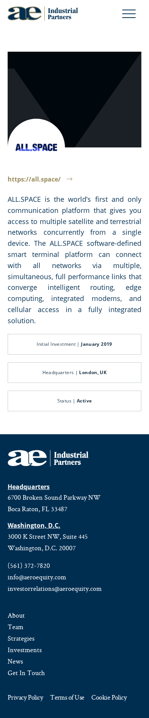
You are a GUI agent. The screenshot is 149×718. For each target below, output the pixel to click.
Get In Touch (26, 672)
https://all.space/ (34, 179)
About (16, 615)
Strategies (21, 638)
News (15, 661)
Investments (25, 649)
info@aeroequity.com (37, 577)
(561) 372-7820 (29, 565)
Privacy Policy (25, 698)
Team (15, 626)
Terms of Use (67, 698)
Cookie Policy (108, 698)
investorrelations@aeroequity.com (55, 588)
